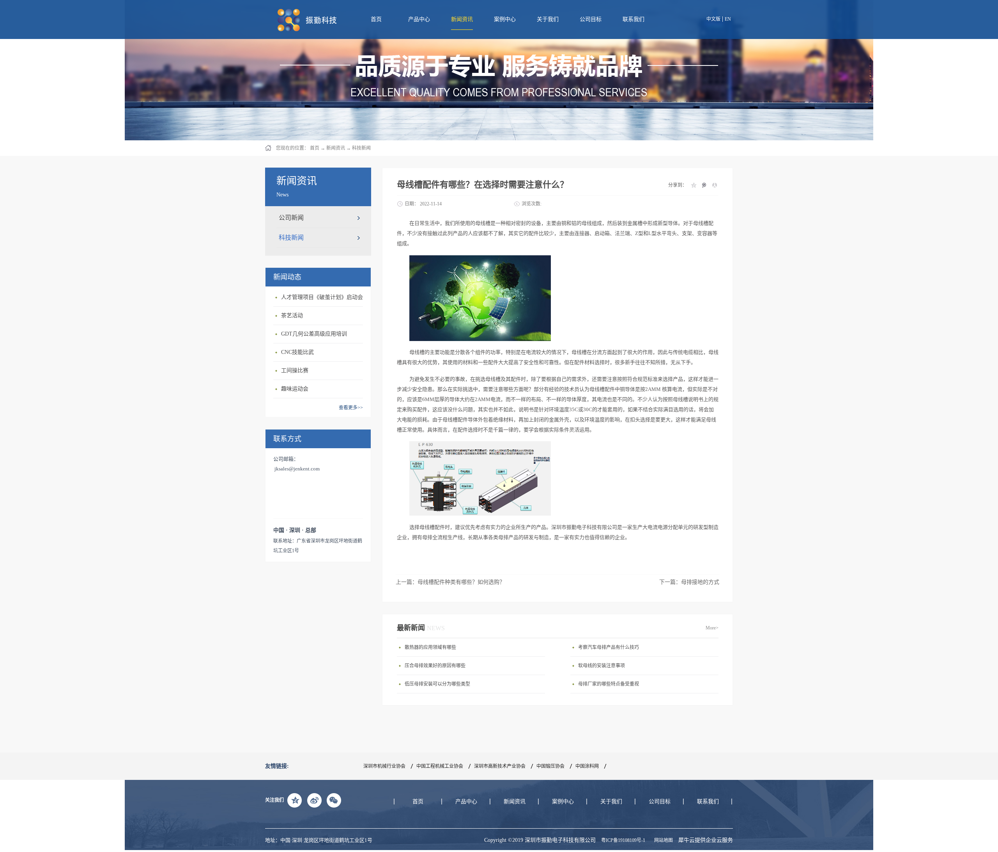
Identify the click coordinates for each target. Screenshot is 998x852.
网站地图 (662, 840)
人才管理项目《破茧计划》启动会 (322, 297)
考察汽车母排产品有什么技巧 (608, 647)
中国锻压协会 (550, 766)
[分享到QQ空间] (693, 185)
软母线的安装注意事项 (601, 665)
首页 (376, 19)
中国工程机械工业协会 (439, 766)
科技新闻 (361, 148)
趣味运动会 (294, 389)
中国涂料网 (587, 766)
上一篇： (450, 582)
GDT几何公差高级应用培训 (314, 334)
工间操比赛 (294, 370)
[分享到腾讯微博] (704, 185)
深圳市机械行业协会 (384, 766)
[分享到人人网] (714, 185)
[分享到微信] (333, 800)
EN (728, 19)
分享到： (677, 185)
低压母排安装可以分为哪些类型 (437, 684)
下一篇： (689, 582)
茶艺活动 (292, 315)
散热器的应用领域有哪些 (430, 647)
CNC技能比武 (297, 352)
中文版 (713, 19)
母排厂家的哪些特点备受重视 (608, 684)
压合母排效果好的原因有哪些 (435, 665)
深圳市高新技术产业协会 (500, 766)
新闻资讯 (335, 148)
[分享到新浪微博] (314, 800)
